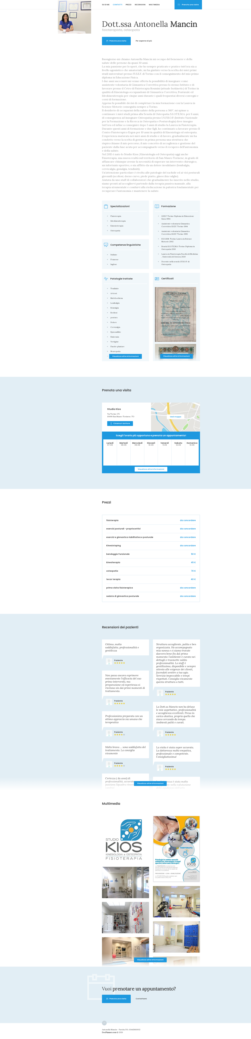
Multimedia (154, 4)
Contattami (141, 998)
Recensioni (140, 4)
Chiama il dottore (121, 423)
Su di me (105, 4)
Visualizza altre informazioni (176, 356)
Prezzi (128, 4)
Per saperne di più (144, 41)
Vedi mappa (175, 416)
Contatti (117, 4)
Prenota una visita (190, 4)
